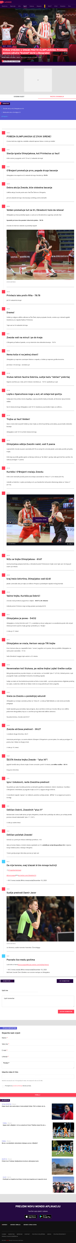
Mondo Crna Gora (30, 1225)
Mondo (4, 1225)
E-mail (4, 1050)
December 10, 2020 (40, 880)
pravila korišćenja (18, 1086)
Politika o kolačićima (38, 1234)
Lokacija (5, 1056)
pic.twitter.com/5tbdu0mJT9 (27, 875)
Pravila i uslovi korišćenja (10, 1236)
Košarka (9, 46)
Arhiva (49, 1234)
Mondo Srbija (15, 1225)
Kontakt (27, 1234)
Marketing (11, 1234)
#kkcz (28, 964)
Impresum (19, 1234)
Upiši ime (5, 991)
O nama (4, 1234)
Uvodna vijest (19, 97)
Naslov (5, 1038)
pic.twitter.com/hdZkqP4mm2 (39, 964)
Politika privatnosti (59, 1234)
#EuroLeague (22, 964)
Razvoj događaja (57, 97)
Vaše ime (5, 1044)
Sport (4, 46)
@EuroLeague (11, 875)
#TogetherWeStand (14, 870)
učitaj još (4, 116)
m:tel (7, 1240)
